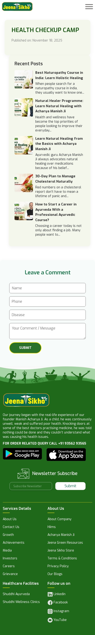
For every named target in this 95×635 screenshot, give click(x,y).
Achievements (13, 543)
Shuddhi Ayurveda (16, 594)
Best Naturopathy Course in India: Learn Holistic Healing (59, 75)
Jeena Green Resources (65, 543)
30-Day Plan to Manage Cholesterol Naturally (55, 179)
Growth (8, 535)
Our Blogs (55, 574)
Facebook (60, 602)
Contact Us (11, 527)
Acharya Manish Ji (61, 535)
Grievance (10, 574)
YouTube (60, 620)
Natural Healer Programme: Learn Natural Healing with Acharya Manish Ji (59, 105)
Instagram (61, 611)
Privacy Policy (58, 566)
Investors (10, 559)
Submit (70, 486)
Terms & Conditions (62, 559)
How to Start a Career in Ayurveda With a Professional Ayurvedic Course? (56, 212)
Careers (9, 566)
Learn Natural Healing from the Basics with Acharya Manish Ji (59, 143)
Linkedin (59, 594)
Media (7, 551)
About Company (59, 519)
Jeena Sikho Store (61, 551)
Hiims (52, 527)
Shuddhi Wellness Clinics (21, 602)
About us (10, 519)
